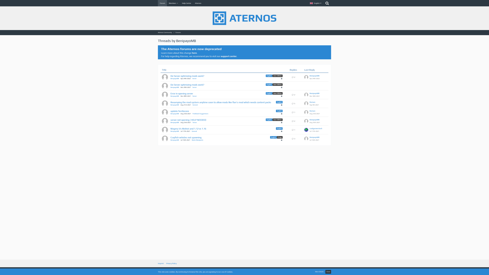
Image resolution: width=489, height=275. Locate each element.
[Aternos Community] (244, 18)
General (195, 105)
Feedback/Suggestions (200, 114)
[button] (315, 3)
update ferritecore (180, 111)
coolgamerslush (316, 128)
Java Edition (277, 76)
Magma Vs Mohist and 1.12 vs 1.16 (188, 128)
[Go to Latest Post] (306, 77)
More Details (319, 272)
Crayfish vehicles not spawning (186, 137)
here (194, 53)
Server (194, 78)
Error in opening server (182, 93)
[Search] (327, 3)
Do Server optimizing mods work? (187, 76)
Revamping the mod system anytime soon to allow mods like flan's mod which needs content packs (221, 102)
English (269, 76)
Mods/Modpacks (197, 140)
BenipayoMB (175, 78)
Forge (280, 137)
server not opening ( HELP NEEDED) (188, 120)
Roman (312, 102)
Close (328, 272)
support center (229, 56)
